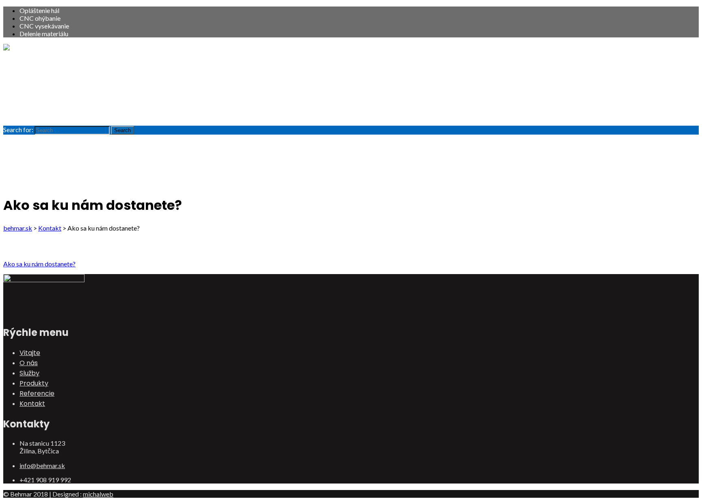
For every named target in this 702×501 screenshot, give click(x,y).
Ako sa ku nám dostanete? (39, 264)
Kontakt (32, 114)
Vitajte (30, 63)
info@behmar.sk (42, 465)
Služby (29, 83)
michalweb (98, 494)
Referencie (37, 104)
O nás (29, 73)
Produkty (34, 93)
